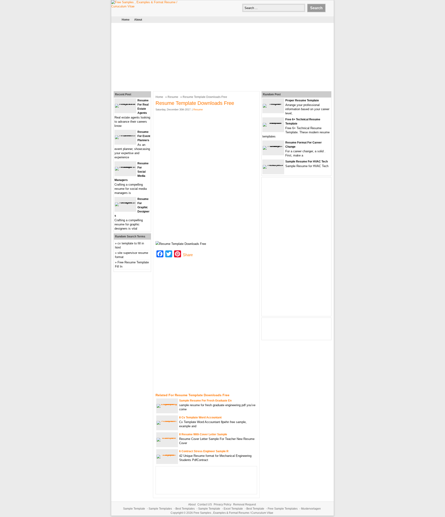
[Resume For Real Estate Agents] (125, 104)
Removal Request (244, 504)
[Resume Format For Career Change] (273, 146)
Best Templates (185, 508)
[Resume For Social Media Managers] (125, 166)
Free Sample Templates (283, 508)
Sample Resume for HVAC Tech (306, 161)
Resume (173, 97)
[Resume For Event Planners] (125, 135)
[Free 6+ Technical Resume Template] (273, 123)
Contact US (204, 504)
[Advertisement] (222, 56)
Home (126, 19)
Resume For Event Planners (143, 136)
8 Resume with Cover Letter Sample (203, 434)
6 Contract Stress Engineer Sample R (204, 451)
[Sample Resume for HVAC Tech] (273, 165)
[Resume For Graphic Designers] (125, 202)
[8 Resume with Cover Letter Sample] (167, 437)
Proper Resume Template (302, 100)
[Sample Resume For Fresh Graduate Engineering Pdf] (167, 404)
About (138, 19)
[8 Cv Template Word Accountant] (167, 421)
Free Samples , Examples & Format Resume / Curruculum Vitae (233, 512)
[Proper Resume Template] (273, 104)
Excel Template (233, 508)
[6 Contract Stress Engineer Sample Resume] (167, 454)
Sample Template (134, 508)
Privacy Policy (222, 504)
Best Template (255, 508)
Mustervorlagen (311, 508)
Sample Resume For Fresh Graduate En (205, 400)
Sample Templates (160, 508)
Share (188, 255)
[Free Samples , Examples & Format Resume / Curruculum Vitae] (146, 6)
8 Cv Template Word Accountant (200, 417)
